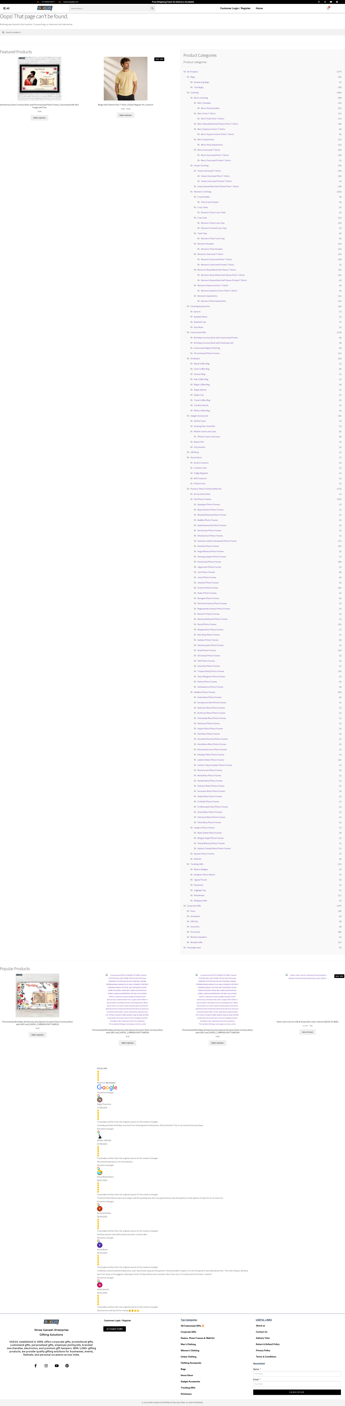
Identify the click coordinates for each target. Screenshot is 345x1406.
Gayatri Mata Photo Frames (210, 728)
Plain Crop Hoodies (210, 202)
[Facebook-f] (36, 1366)
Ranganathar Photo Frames (210, 629)
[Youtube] (57, 1366)
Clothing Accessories (200, 306)
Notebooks (199, 895)
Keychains (198, 885)
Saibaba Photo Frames (207, 640)
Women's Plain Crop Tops (213, 223)
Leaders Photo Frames (204, 827)
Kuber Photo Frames (207, 593)
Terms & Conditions (266, 1356)
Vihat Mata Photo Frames (209, 822)
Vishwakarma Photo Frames (210, 686)
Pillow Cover (200, 483)
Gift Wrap (194, 452)
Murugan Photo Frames (208, 598)
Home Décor (196, 457)
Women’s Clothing (190, 1350)
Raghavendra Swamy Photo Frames (213, 608)
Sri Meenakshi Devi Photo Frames (212, 806)
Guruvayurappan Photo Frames (211, 556)
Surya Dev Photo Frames (208, 666)
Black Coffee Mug (202, 363)
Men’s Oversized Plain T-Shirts (215, 155)
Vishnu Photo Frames (207, 681)
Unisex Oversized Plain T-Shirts (215, 176)
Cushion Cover (200, 467)
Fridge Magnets (201, 473)
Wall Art (197, 859)
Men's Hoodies (204, 103)
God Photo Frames (202, 499)
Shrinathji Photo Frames (208, 655)
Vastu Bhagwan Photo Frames (211, 676)
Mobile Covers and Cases (205, 431)
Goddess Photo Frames (204, 692)
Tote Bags (198, 87)
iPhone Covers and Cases (208, 436)
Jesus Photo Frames (206, 577)
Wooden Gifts (196, 942)
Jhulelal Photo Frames (208, 582)
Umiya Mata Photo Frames (209, 812)
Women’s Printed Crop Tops (214, 228)
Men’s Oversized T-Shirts (208, 149)
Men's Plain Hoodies (210, 108)
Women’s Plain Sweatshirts (213, 301)
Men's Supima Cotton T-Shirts (211, 129)
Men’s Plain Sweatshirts (212, 144)
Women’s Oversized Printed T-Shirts (217, 264)
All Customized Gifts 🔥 (192, 1325)
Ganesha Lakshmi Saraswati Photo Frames (217, 541)
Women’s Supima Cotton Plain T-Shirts (219, 290)
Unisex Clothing (201, 165)
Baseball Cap (200, 322)
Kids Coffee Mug (201, 379)
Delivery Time (263, 1338)
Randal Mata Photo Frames (210, 780)
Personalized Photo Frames (207, 353)
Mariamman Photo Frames (209, 770)
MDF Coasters (200, 478)
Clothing (194, 92)
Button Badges (201, 869)
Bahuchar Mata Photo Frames (211, 707)
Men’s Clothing (188, 1344)
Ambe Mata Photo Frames (209, 697)
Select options (39, 118)
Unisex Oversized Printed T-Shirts (216, 181)
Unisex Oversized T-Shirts (209, 170)
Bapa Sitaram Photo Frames (210, 509)
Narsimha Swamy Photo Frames (212, 603)
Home (259, 8)
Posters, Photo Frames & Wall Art (206, 488)
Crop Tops (202, 217)
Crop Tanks (202, 207)
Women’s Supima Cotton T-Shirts (212, 285)
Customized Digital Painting (207, 348)
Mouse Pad (199, 441)
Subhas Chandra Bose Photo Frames (214, 848)
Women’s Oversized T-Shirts (210, 254)
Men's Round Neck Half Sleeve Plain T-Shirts (217, 123)
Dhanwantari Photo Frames (210, 535)
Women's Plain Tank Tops (213, 238)
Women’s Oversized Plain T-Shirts (216, 259)
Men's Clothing (201, 97)
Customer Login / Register (235, 8)
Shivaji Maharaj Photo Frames (211, 843)
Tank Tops (202, 233)
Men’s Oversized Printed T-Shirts (216, 160)
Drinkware (195, 358)
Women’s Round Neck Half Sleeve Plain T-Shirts (223, 275)
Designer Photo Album (204, 874)
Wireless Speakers (198, 937)
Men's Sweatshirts (205, 139)
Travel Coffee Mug (202, 400)
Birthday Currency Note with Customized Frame (216, 337)
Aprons (197, 311)
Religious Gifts (200, 900)
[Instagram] (46, 1366)
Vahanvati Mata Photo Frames (211, 817)
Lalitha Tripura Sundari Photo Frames (214, 765)
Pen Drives (195, 932)
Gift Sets (194, 921)
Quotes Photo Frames (204, 853)
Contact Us (261, 1331)
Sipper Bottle (200, 389)
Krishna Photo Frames (207, 587)
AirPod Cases (200, 421)
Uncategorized (194, 947)
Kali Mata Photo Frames (208, 733)
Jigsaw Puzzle (200, 879)
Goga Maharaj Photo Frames (210, 551)
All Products (192, 71)
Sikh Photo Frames (206, 660)
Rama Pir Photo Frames (208, 614)
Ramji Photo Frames (206, 624)
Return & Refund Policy (268, 1344)
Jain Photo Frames (206, 572)
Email (256, 1379)
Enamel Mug (199, 374)
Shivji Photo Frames (206, 650)
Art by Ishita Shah (202, 494)
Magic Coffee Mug (202, 384)
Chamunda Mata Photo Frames (211, 718)
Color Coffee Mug (202, 368)
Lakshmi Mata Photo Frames (210, 759)
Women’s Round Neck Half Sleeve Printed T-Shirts (224, 280)
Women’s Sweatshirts (207, 296)
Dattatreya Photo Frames (209, 530)
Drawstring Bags (201, 82)
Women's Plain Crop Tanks (213, 212)
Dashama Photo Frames (208, 723)
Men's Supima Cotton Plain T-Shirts (217, 134)
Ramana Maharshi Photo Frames (212, 619)
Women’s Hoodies (205, 243)
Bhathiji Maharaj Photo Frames (211, 514)
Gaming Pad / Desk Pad (204, 426)
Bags (192, 77)
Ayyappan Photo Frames (208, 504)
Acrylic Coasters (201, 462)
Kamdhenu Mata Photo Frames (211, 744)
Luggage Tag (200, 890)
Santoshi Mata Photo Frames (210, 785)
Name (256, 1369)
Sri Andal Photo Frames (208, 801)
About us (260, 1325)
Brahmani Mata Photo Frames (211, 712)
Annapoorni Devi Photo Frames (211, 702)
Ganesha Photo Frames (208, 546)
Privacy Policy (263, 1350)
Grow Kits (194, 926)
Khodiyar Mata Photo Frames (210, 754)
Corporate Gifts (194, 905)
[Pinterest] (67, 1366)
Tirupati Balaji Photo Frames (210, 671)
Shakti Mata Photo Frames (209, 796)
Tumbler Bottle (201, 405)
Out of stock (307, 1032)
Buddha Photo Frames (207, 520)
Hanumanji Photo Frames (209, 561)
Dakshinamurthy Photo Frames (211, 525)
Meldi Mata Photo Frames (209, 775)
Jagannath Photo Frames (209, 567)
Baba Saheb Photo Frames (209, 832)
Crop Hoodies (203, 196)
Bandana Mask (200, 316)
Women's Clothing (202, 191)
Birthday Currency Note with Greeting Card (213, 342)
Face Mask (198, 327)
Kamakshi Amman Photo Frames (212, 739)
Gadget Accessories (199, 415)
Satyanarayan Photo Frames (210, 645)
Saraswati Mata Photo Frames (211, 791)
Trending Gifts (196, 864)
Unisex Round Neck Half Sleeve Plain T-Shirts (218, 186)
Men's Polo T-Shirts (206, 113)
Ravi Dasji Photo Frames (208, 634)
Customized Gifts (198, 332)
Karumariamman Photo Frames (212, 749)
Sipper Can (199, 395)
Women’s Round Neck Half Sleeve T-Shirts (216, 269)
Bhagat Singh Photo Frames (210, 838)
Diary (192, 911)
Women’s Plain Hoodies (212, 249)
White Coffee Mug (202, 410)
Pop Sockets (199, 447)
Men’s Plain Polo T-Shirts (212, 118)
